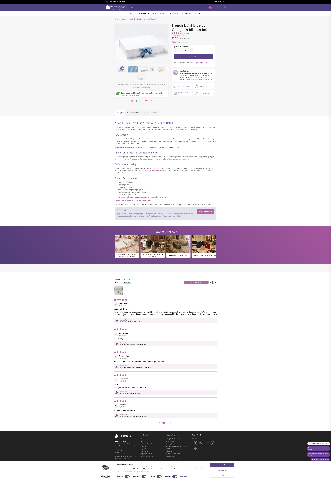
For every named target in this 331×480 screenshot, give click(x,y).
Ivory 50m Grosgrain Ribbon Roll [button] (130, 353)
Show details (184, 476)
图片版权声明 (147, 119)
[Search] (210, 7)
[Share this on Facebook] (141, 132)
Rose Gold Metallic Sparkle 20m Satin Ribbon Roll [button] (135, 399)
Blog (219, 1)
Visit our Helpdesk (205, 243)
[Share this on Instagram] (132, 132)
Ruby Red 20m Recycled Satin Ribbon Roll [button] (133, 376)
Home (215, 1)
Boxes (130, 13)
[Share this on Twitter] (136, 132)
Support (154, 144)
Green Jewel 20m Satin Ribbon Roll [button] (130, 425)
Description (120, 144)
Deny (222, 475)
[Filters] (211, 313)
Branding (185, 13)
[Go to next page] (170, 454)
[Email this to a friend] (151, 132)
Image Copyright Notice (138, 119)
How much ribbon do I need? (137, 144)
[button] (176, 33)
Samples (172, 13)
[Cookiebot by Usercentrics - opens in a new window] (105, 476)
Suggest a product (200, 63)
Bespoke (197, 13)
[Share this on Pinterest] (146, 132)
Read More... (136, 126)
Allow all (222, 465)
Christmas (162, 13)
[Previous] (118, 59)
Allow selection (222, 470)
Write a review (196, 314)
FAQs (223, 1)
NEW (154, 13)
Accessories (143, 13)
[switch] (144, 476)
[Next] (166, 59)
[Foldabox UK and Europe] (115, 7)
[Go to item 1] (118, 322)
